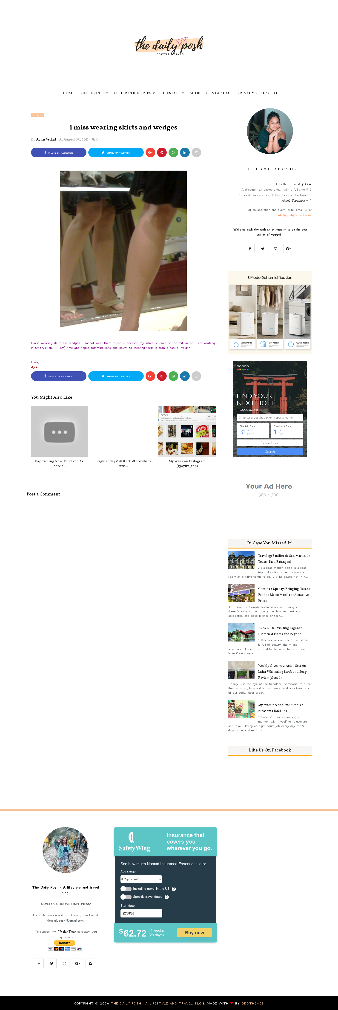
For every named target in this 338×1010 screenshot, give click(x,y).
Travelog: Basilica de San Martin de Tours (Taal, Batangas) (284, 559)
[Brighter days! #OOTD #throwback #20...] (123, 431)
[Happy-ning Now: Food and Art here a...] (59, 431)
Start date (127, 905)
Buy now (194, 932)
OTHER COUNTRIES (133, 93)
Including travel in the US (151, 888)
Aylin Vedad (46, 139)
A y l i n (304, 184)
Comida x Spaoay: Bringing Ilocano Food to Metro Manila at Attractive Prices (284, 595)
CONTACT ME (219, 93)
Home (69, 93)
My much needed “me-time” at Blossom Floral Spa (280, 708)
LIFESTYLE (170, 93)
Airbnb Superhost (293, 200)
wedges (37, 115)
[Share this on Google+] (150, 152)
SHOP (195, 93)
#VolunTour (66, 931)
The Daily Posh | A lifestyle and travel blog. (159, 1003)
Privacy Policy (253, 93)
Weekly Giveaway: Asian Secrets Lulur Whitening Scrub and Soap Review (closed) (282, 672)
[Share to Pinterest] (196, 152)
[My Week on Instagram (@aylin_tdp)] (187, 431)
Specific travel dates (147, 896)
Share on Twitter (118, 153)
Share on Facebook (60, 153)
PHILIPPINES (92, 93)
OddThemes (252, 1003)
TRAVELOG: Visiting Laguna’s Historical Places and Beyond (280, 631)
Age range (128, 871)
